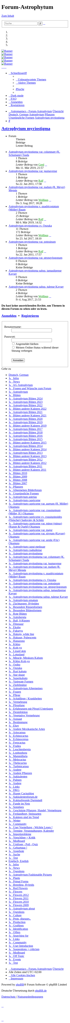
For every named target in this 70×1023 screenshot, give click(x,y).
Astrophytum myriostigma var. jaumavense (33, 171)
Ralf (40, 180)
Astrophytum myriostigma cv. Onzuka (30, 225)
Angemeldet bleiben (26, 343)
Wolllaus (43, 199)
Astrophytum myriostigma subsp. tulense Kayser (36, 286)
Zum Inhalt (7, 15)
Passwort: (9, 336)
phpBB (20, 984)
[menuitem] (31, 79)
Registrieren (30, 316)
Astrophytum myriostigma (25, 128)
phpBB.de (41, 990)
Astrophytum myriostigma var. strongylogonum (35, 257)
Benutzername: (12, 326)
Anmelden (9, 316)
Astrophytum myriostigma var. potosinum (32, 241)
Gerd (41, 164)
